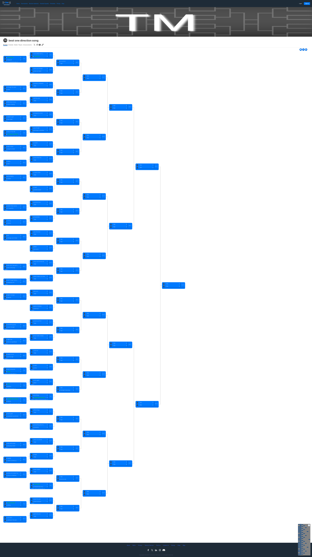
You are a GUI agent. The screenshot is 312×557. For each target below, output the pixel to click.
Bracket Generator (34, 3)
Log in (300, 3)
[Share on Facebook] (37, 44)
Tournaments (24, 3)
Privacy (140, 545)
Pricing (58, 3)
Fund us (158, 545)
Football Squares (44, 3)
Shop (63, 3)
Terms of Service (149, 545)
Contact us (166, 545)
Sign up (307, 3)
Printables (52, 3)
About (128, 545)
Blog (184, 545)
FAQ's (134, 545)
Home (18, 3)
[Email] (39, 44)
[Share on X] (34, 44)
